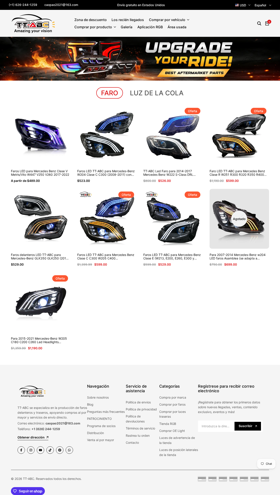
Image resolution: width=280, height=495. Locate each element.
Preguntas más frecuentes (106, 411)
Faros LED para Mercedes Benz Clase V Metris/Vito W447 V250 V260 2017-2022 (40, 173)
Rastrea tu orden (138, 435)
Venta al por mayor (100, 440)
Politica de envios (138, 402)
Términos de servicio (140, 428)
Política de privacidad (141, 409)
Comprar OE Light (172, 431)
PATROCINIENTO (99, 418)
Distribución (95, 433)
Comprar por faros (172, 404)
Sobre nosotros (98, 397)
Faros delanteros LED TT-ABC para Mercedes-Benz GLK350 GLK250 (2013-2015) (40, 257)
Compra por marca (172, 397)
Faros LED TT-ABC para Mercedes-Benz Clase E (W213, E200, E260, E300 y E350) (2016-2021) (172, 257)
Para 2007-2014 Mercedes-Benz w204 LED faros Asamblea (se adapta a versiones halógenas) (238, 257)
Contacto (132, 442)
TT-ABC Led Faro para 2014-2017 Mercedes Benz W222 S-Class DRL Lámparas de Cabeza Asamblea (168, 173)
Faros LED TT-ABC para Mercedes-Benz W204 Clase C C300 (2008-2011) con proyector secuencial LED (106, 173)
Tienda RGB (167, 424)
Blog (90, 404)
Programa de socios (101, 426)
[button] (35, 156)
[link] (140, 59)
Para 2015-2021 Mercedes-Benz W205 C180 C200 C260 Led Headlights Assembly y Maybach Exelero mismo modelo (39, 340)
